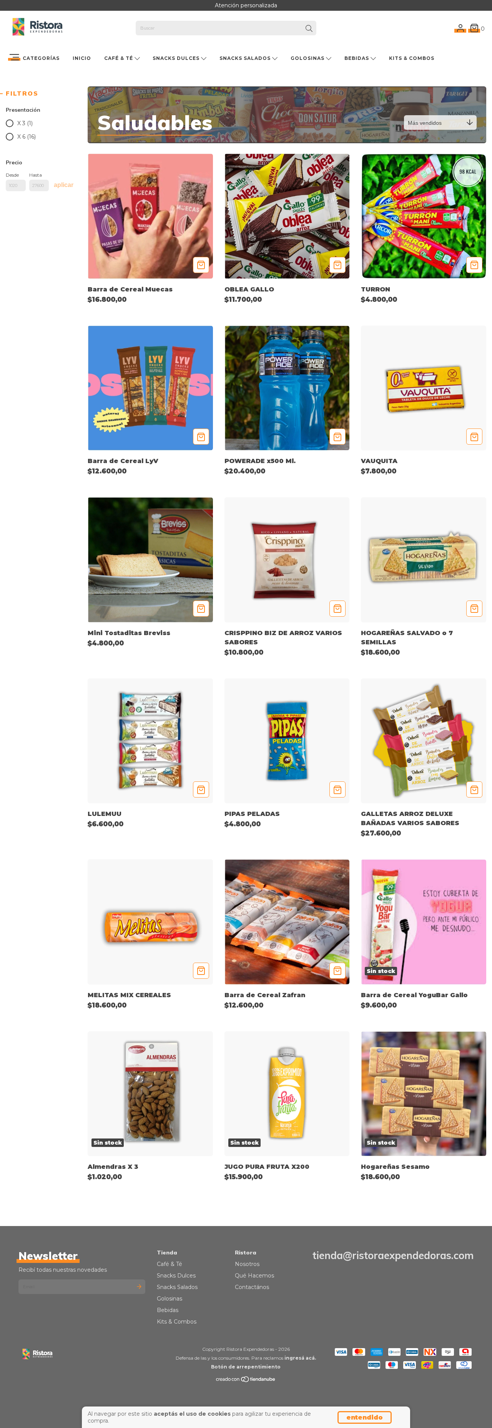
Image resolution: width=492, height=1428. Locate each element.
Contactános (252, 1287)
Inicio (82, 58)
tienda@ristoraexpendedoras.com (393, 1255)
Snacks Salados (245, 58)
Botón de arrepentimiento (246, 1367)
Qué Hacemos (254, 1275)
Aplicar (63, 185)
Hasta (35, 175)
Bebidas (357, 58)
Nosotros (247, 1264)
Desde (12, 175)
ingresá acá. (300, 1358)
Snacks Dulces (177, 58)
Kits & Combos (411, 58)
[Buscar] (309, 29)
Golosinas (308, 58)
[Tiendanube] (246, 1381)
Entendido (364, 1417)
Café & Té (119, 58)
